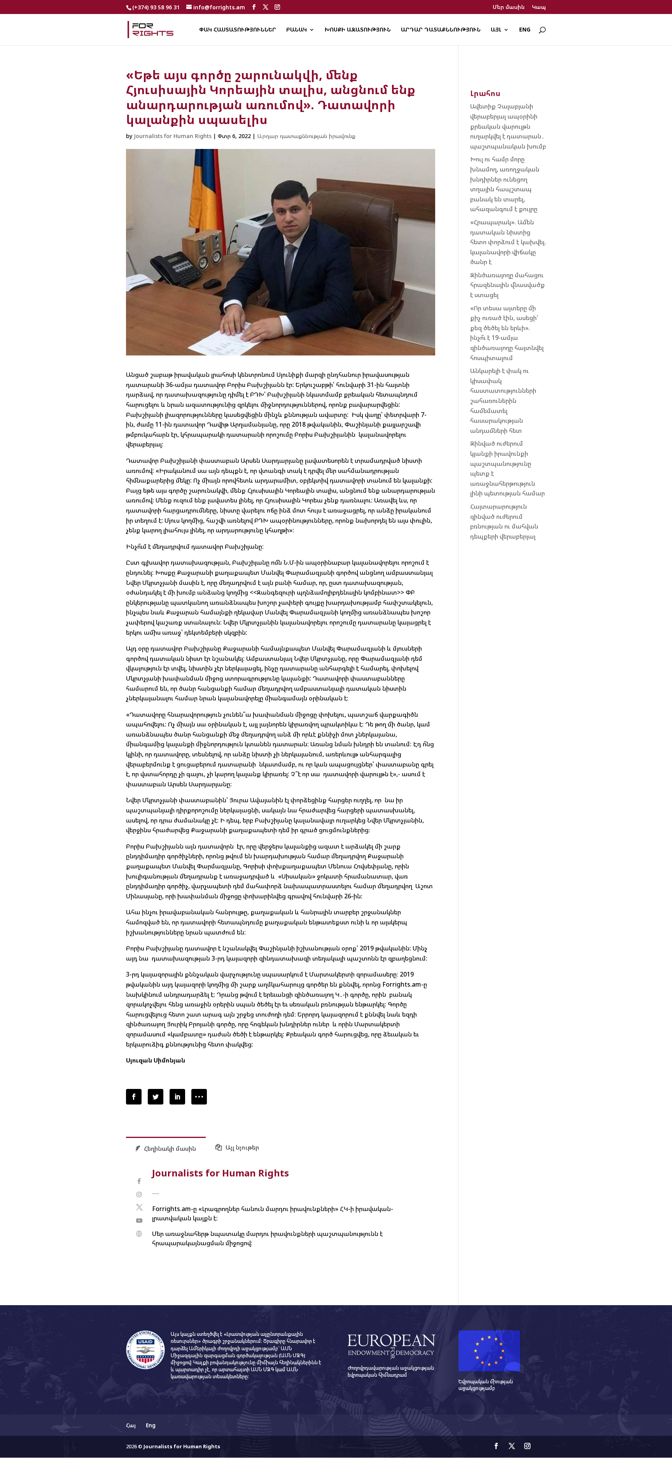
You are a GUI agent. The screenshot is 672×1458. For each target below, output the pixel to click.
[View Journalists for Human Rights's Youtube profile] (139, 1220)
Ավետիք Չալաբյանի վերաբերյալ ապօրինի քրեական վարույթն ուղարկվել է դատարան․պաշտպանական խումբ (508, 126)
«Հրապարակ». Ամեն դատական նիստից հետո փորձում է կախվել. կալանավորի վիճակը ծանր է (508, 242)
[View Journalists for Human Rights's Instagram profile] (139, 1194)
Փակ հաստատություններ (237, 30)
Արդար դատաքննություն (441, 30)
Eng (524, 30)
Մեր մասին (509, 7)
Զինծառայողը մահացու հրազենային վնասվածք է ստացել (507, 285)
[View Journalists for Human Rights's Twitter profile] (139, 1207)
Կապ (539, 7)
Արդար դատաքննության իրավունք (306, 136)
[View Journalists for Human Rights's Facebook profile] (139, 1181)
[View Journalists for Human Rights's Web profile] (139, 1234)
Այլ (496, 30)
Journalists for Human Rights (173, 136)
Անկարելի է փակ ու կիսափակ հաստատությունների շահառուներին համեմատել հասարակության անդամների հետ (503, 400)
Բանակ (296, 30)
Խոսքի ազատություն (358, 30)
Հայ (131, 1425)
